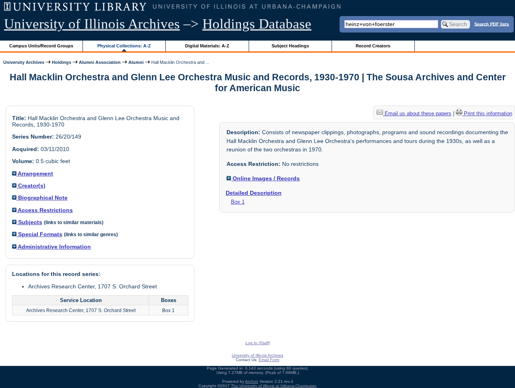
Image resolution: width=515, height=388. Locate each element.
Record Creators (373, 45)
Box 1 (238, 202)
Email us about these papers (417, 113)
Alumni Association (100, 62)
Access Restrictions (44, 210)
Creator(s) (30, 185)
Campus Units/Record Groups (41, 45)
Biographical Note (42, 197)
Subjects (29, 222)
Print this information (487, 113)
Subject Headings (290, 45)
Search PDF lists (491, 23)
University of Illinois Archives (92, 24)
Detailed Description (254, 193)
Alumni (136, 62)
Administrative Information (53, 246)
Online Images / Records (265, 178)
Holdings (61, 62)
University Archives (23, 62)
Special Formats (39, 234)
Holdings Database (256, 24)
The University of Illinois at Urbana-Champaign (274, 386)
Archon (251, 381)
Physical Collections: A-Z (124, 45)
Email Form (269, 359)
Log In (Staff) (257, 343)
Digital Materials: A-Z (207, 45)
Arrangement (34, 173)
